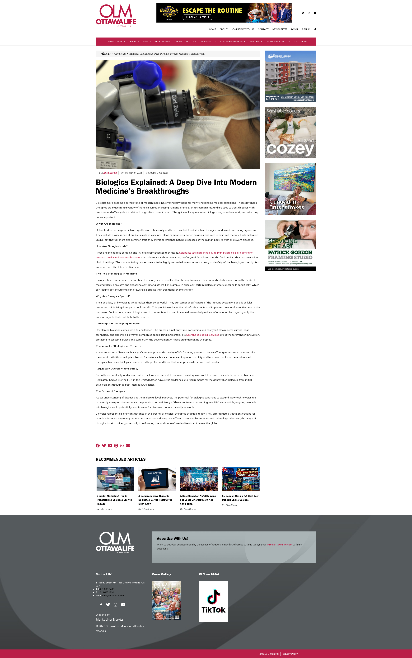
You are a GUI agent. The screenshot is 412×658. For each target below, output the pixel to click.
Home (212, 29)
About (224, 29)
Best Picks (256, 41)
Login (294, 29)
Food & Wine (162, 41)
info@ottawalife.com (279, 544)
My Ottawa (300, 41)
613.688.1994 (107, 592)
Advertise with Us (242, 29)
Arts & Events (116, 41)
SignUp (306, 29)
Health (147, 41)
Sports (134, 41)
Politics (191, 41)
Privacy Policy (290, 653)
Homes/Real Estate (278, 41)
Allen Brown (110, 172)
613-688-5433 (106, 589)
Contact (263, 29)
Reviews (206, 41)
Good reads (120, 53)
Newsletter (279, 29)
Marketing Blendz (109, 619)
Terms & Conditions (268, 653)
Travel (178, 41)
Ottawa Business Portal (230, 41)
